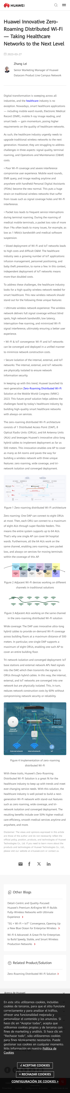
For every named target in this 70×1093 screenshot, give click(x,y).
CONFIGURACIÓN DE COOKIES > (35, 1081)
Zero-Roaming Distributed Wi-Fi (42, 388)
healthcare (32, 100)
